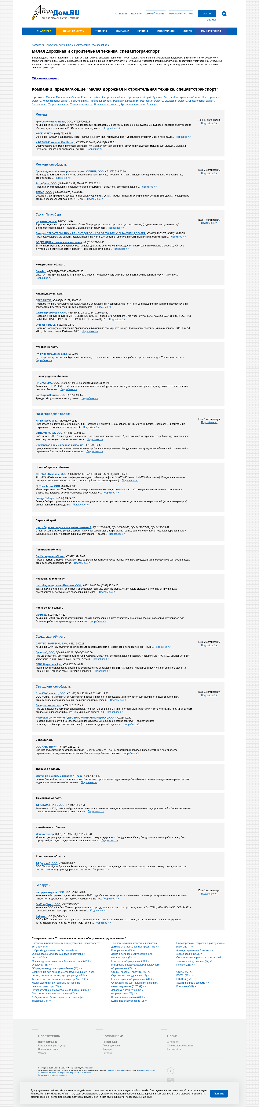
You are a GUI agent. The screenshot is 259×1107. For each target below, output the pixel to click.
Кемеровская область (113, 97)
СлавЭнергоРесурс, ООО (51, 312)
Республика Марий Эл (126, 100)
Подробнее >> (209, 123)
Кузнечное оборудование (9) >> (129, 1000)
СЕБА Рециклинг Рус (48, 664)
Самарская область (176, 100)
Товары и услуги (74, 31)
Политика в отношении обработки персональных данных (64, 1073)
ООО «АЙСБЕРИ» (46, 746)
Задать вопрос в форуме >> (192, 982)
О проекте (121, 14)
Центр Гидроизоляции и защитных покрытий (63, 527)
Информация (166, 31)
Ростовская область (151, 100)
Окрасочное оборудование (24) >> (131, 975)
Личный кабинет (156, 14)
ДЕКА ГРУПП (43, 300)
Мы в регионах (211, 31)
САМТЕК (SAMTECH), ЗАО (51, 643)
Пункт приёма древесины (51, 353)
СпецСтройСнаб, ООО (49, 432)
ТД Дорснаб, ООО (46, 863)
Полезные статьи (48, 1049)
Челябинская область (106, 104)
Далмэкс (41, 614)
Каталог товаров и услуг (52, 1045)
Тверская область (58, 104)
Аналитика (44, 31)
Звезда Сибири (45, 498)
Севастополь (39, 104)
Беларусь (152, 104)
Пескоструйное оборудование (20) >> (132, 979)
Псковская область (101, 100)
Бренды (142, 31)
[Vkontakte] (170, 1071)
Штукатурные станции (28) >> (128, 997)
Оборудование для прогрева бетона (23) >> (57, 968)
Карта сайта (174, 1049)
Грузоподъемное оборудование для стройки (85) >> (61, 990)
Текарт (89, 1068)
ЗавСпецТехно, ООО (48, 904)
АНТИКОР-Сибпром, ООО (51, 474)
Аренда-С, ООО (45, 652)
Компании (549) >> (187, 986)
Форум (187, 31)
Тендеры (101, 31)
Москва (50, 97)
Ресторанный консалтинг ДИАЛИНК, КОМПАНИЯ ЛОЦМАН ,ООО (75, 717)
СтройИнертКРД (45, 324)
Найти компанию (47, 1041)
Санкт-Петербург (90, 97)
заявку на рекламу (146, 1070)
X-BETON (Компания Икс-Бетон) (55, 142)
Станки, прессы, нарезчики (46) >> (131, 971)
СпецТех (41, 271)
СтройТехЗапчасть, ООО (50, 693)
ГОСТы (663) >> (185, 975)
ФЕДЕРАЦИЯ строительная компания (59, 242)
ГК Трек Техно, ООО (48, 486)
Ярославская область (133, 104)
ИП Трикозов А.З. (46, 420)
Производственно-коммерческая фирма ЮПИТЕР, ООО (70, 171)
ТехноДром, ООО (46, 183)
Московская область (68, 97)
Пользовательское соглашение (52, 1075)
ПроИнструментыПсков (50, 556)
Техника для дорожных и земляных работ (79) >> (60, 979)
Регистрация (110, 1041)
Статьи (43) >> (184, 971)
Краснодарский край (139, 97)
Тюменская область (81, 104)
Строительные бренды (180, 1045)
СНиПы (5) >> (184, 979)
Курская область (162, 97)
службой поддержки (116, 1070)
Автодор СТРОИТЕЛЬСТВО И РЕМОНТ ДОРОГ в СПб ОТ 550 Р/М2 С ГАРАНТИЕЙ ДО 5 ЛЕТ (90, 233)
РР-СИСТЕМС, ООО (47, 382)
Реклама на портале (181, 14)
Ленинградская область (186, 97)
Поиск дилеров (111, 1045)
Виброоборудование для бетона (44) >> (54, 950)
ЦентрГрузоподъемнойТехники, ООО (58, 585)
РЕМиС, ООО (44, 192)
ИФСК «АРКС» (44, 133)
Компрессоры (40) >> (123, 950)
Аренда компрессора (48, 705)
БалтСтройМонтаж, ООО (50, 395)
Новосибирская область (56, 100)
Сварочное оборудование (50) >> (130, 961)
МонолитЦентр (45, 834)
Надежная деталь (46, 221)
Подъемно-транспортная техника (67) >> (55, 993)
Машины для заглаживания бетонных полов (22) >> (61, 961)
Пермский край (79, 100)
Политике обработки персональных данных (127, 1096)
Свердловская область (201, 100)
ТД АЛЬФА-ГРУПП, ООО (50, 805)
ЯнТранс (41, 916)
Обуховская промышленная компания (59, 445)
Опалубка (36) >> (42, 964)
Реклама (107, 1053)
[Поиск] (224, 14)
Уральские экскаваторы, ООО (54, 121)
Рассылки (137, 14)
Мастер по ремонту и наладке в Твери (59, 776)
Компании (122, 31)
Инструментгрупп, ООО (50, 892)
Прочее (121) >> (185, 964)
